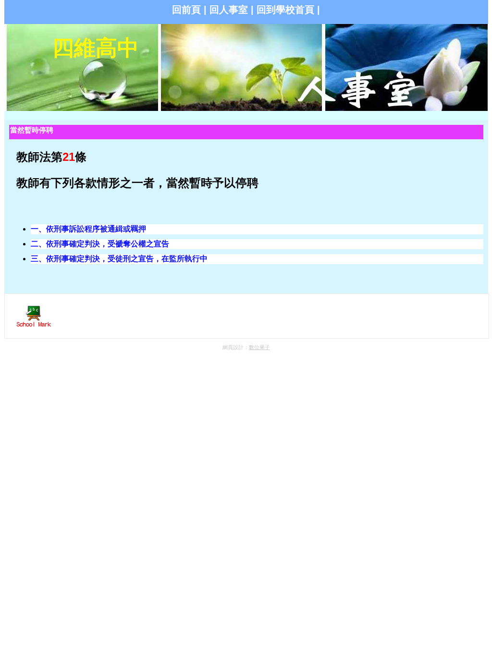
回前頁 (186, 9)
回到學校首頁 (285, 9)
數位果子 (259, 347)
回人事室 (228, 9)
